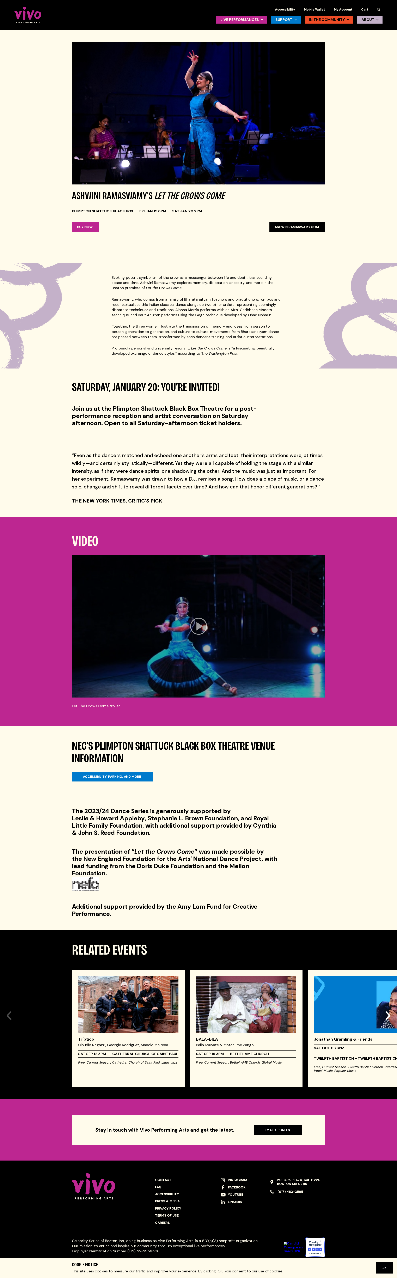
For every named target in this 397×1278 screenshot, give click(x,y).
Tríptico (86, 1039)
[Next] (387, 1007)
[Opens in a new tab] (315, 1247)
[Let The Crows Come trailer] (198, 626)
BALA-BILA (207, 1039)
